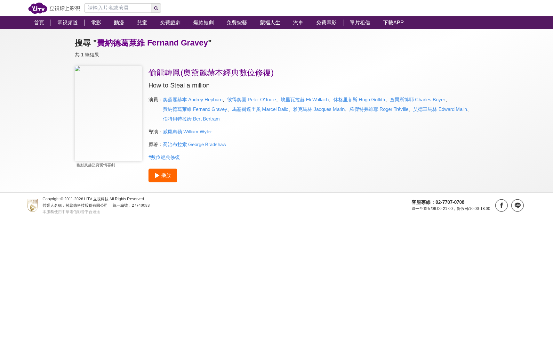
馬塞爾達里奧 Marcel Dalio (260, 109)
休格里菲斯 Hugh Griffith (359, 99)
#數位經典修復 (164, 157)
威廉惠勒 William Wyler (187, 131)
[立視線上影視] (54, 8)
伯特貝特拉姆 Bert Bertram (191, 118)
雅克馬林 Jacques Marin (319, 109)
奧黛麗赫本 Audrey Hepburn (192, 99)
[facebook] (501, 205)
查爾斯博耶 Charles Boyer (417, 99)
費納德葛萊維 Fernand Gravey (195, 109)
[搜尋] (156, 8)
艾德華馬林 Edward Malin (440, 109)
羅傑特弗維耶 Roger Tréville (378, 109)
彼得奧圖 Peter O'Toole (251, 99)
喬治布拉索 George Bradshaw (194, 144)
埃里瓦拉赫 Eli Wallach (305, 99)
